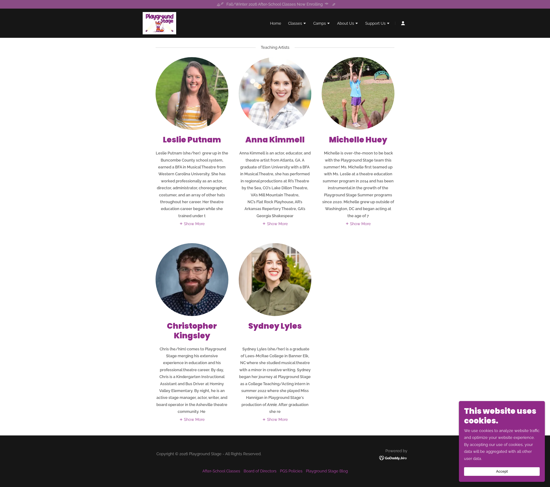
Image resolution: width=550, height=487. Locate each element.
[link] (159, 23)
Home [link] (275, 23)
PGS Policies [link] (291, 471)
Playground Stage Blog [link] (327, 471)
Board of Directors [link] (260, 471)
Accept (502, 472)
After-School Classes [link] (221, 471)
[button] (297, 24)
